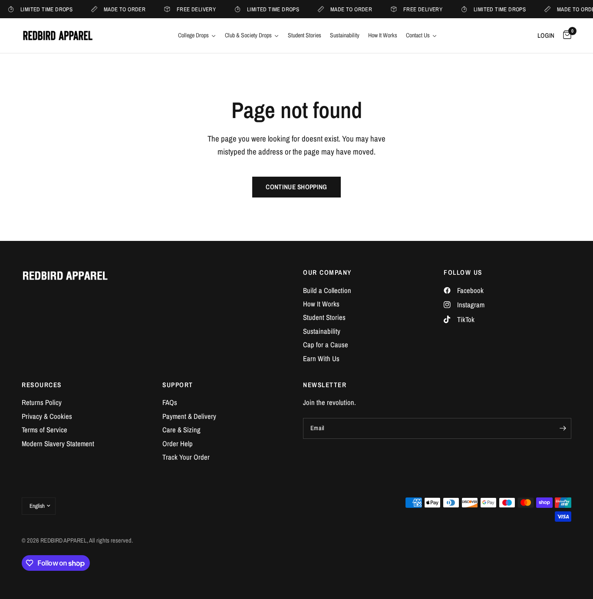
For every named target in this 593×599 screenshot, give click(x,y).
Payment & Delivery (189, 416)
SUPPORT (177, 385)
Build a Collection (327, 290)
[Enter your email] (562, 428)
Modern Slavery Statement (58, 443)
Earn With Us (321, 358)
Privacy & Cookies (47, 416)
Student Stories (324, 317)
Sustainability (321, 331)
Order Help (177, 443)
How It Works (321, 304)
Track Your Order (186, 457)
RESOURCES (42, 385)
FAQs (169, 402)
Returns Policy (42, 402)
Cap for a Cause (325, 344)
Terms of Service (44, 429)
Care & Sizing (181, 429)
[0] (565, 35)
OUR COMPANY (327, 272)
